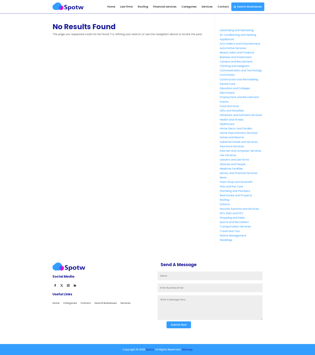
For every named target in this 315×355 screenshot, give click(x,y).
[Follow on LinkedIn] (74, 285)
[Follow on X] (61, 285)
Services (207, 7)
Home (111, 7)
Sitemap (187, 349)
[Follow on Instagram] (68, 285)
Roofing (143, 7)
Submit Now (179, 325)
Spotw (149, 349)
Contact (223, 7)
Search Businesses (249, 7)
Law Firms (126, 7)
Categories (189, 7)
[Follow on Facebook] (55, 285)
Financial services (165, 7)
